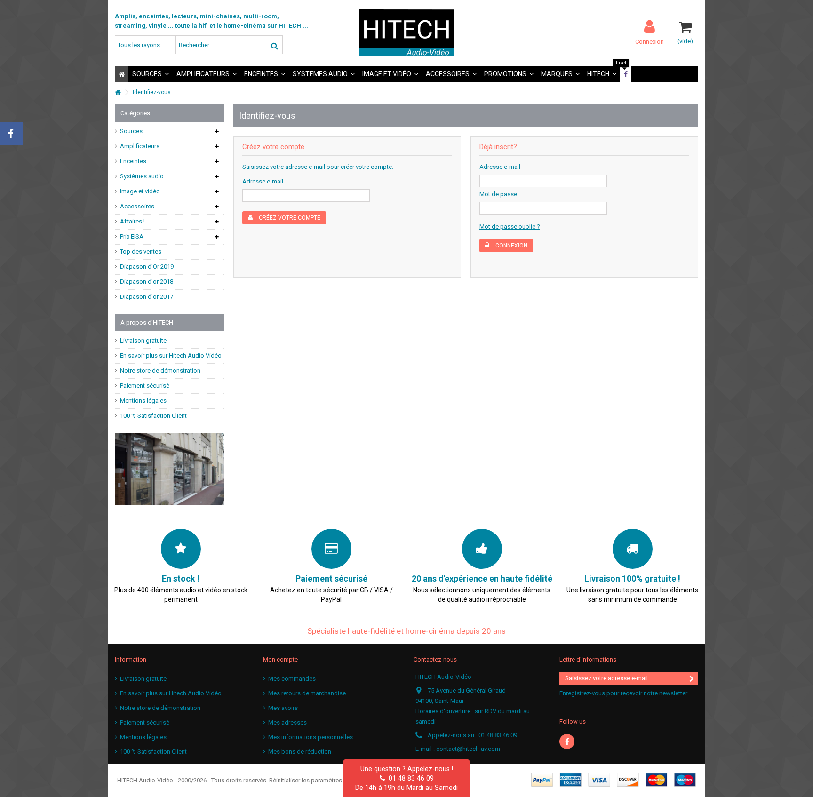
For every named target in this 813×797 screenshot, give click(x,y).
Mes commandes (292, 678)
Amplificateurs (139, 146)
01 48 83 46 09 (409, 778)
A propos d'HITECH (146, 322)
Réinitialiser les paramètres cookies (317, 780)
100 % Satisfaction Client (153, 415)
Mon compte (280, 659)
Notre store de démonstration (160, 370)
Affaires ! (132, 221)
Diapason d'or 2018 (146, 281)
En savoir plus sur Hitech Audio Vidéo (171, 355)
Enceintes (133, 161)
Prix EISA (131, 236)
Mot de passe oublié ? (509, 226)
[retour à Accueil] (117, 92)
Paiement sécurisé (144, 385)
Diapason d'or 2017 (146, 296)
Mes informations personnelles (310, 737)
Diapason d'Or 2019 (147, 266)
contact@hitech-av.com (468, 748)
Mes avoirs (283, 707)
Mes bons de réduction (299, 751)
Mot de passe (498, 194)
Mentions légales (143, 400)
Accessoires (137, 206)
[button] (150, 74)
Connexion (649, 41)
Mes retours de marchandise (307, 693)
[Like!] (625, 74)
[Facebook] (566, 741)
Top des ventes (140, 251)
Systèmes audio (142, 176)
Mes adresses (287, 722)
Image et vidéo (140, 191)
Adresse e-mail (262, 181)
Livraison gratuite (143, 340)
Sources (131, 131)
